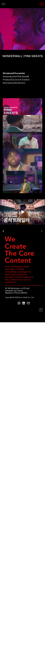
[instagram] (19, 303)
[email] (28, 303)
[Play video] (22, 212)
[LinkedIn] (24, 303)
